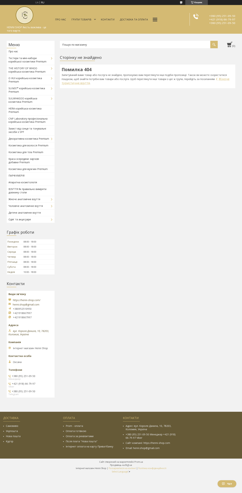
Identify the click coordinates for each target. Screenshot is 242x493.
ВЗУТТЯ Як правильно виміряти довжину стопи (27, 190)
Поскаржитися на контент (122, 468)
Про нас (60, 19)
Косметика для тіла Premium (26, 152)
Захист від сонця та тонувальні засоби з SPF (27, 130)
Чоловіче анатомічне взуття (26, 206)
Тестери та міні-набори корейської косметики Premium (27, 59)
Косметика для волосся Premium (28, 145)
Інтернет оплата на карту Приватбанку (89, 446)
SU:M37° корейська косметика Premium (27, 90)
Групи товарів (81, 19)
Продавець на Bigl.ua (121, 465)
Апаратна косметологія (23, 182)
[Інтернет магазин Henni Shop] (24, 14)
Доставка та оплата (134, 19)
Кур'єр (9, 441)
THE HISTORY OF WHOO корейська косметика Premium (27, 70)
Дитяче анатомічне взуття (25, 212)
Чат (229, 483)
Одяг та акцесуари (20, 219)
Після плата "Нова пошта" (81, 441)
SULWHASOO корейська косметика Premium (23, 100)
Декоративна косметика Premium (29, 138)
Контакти (107, 19)
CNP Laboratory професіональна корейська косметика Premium (28, 120)
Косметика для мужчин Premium (28, 169)
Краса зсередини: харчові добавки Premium (24, 160)
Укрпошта (12, 431)
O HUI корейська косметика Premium (25, 79)
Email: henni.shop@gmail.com (143, 448)
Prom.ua (138, 461)
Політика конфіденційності (152, 468)
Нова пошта (13, 436)
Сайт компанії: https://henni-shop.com (148, 443)
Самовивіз (12, 426)
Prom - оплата (74, 426)
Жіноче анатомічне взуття (24, 199)
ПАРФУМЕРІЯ (16, 175)
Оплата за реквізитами (80, 436)
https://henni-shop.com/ (26, 300)
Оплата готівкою (76, 431)
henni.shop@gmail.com (26, 304)
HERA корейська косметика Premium (25, 110)
